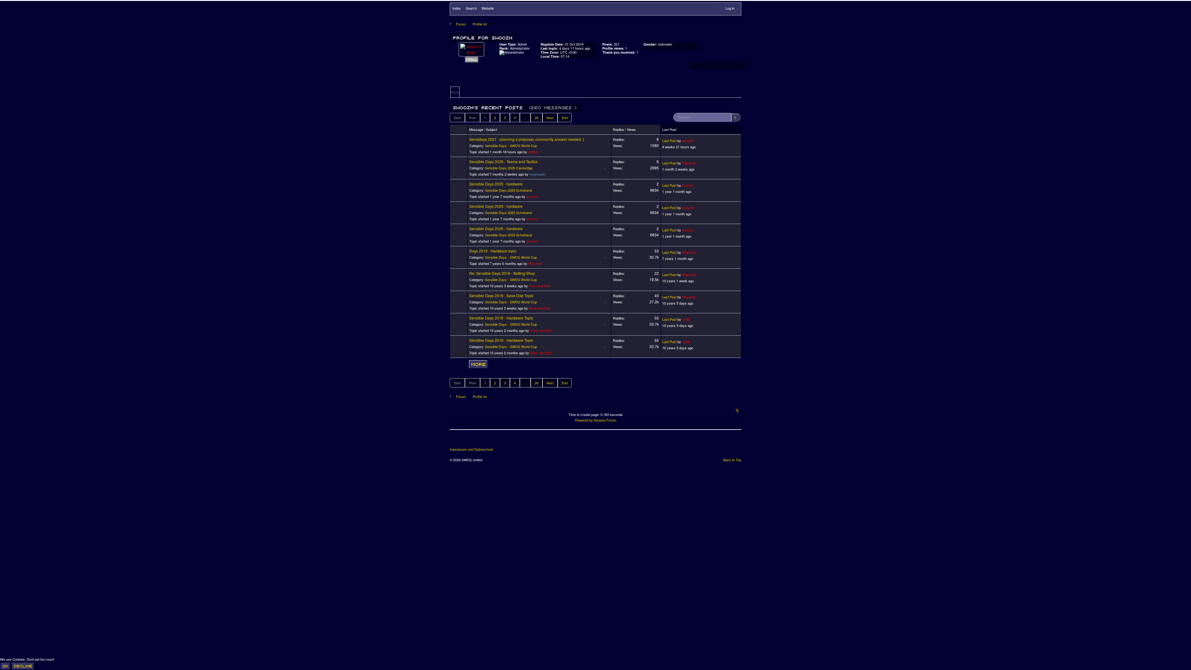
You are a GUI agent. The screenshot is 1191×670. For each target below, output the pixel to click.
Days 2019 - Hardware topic (492, 250)
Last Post (669, 140)
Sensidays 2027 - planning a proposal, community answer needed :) (526, 139)
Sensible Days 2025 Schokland (508, 190)
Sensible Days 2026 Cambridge (509, 167)
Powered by (584, 420)
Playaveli (688, 162)
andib (686, 319)
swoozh (688, 140)
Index (457, 8)
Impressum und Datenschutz (471, 449)
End (565, 117)
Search (471, 8)
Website (488, 8)
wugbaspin (537, 174)
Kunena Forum (605, 420)
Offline (471, 59)
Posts (455, 92)
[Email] (489, 440)
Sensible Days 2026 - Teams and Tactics (503, 161)
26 (536, 117)
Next (550, 117)
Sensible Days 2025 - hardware (496, 183)
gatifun (533, 151)
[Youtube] (478, 440)
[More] (478, 364)
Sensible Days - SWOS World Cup (511, 145)
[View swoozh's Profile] (471, 48)
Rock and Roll (539, 285)
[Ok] (5, 666)
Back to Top (732, 459)
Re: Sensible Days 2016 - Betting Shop (502, 273)
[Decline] (22, 666)
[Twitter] (466, 440)
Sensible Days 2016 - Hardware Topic (501, 317)
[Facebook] (455, 440)
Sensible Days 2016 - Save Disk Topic (501, 295)
